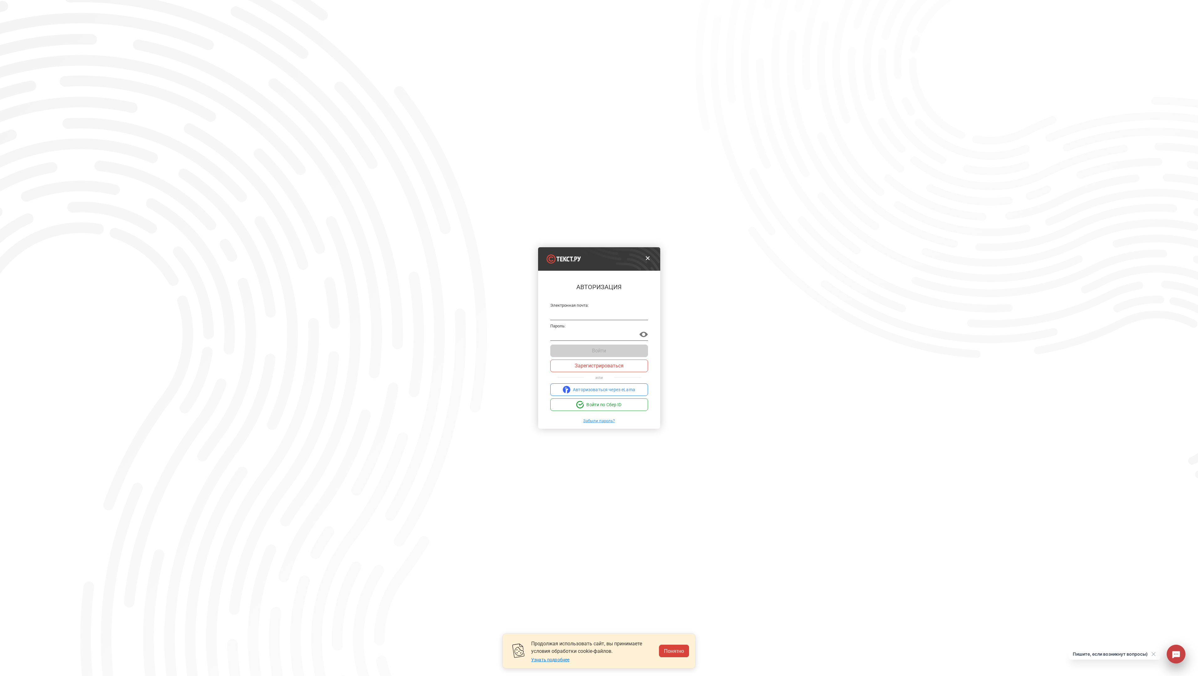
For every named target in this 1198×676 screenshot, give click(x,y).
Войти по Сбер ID (603, 404)
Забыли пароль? (599, 420)
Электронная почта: (569, 305)
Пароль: (557, 326)
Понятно (674, 650)
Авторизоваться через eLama (604, 389)
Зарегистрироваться (599, 366)
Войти (599, 351)
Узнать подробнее (550, 660)
